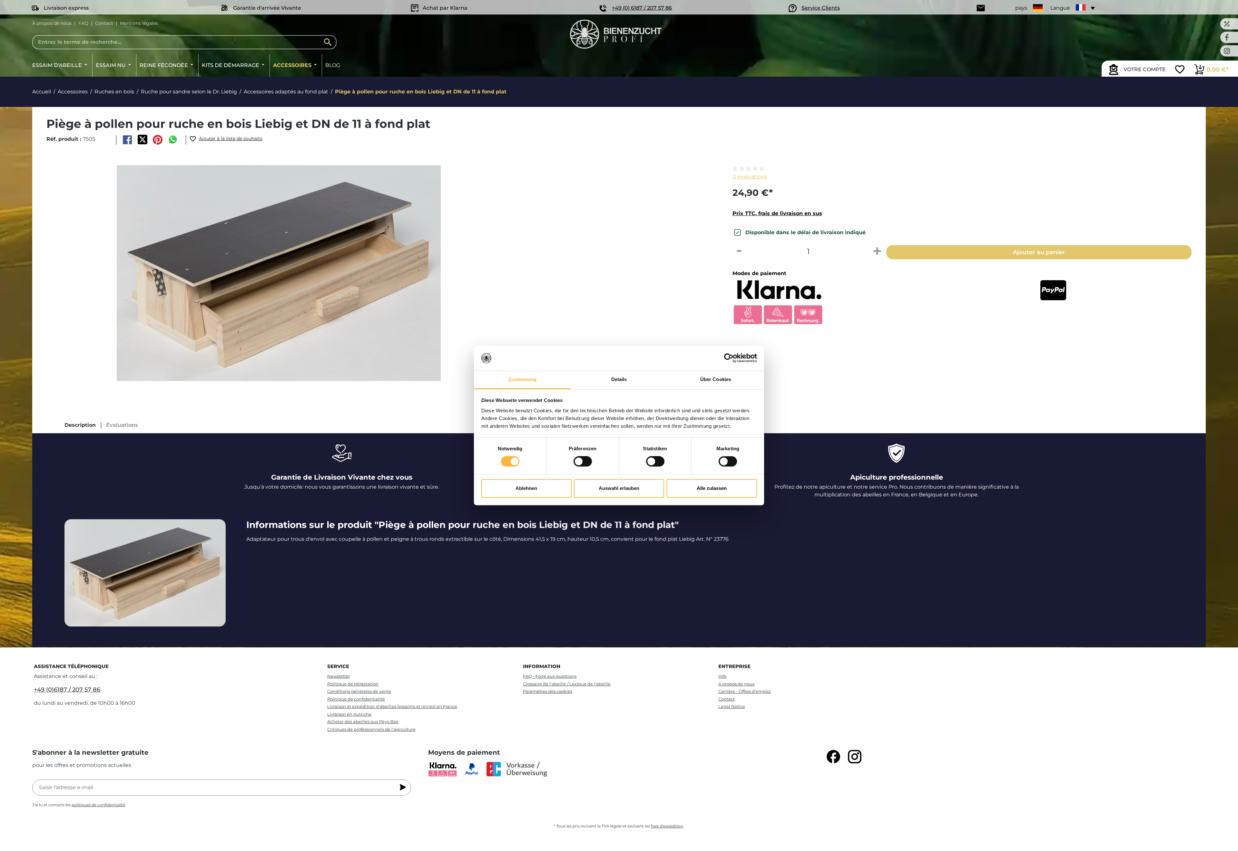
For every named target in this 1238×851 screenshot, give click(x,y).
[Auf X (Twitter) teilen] (142, 139)
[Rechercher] (329, 42)
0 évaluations (749, 177)
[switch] (583, 461)
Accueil (41, 92)
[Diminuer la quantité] (738, 251)
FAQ (83, 23)
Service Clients (820, 8)
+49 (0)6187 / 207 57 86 (67, 689)
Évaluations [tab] (122, 425)
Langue (1060, 8)
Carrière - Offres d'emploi (744, 691)
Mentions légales (139, 23)
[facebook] (833, 757)
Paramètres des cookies (547, 691)
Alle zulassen (712, 488)
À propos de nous (52, 23)
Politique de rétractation (352, 683)
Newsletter (338, 676)
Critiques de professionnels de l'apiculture (371, 729)
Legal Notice (731, 706)
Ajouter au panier (1039, 252)
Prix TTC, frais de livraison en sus (777, 213)
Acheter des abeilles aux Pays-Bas (362, 721)
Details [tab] (619, 379)
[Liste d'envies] (1180, 70)
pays (1021, 8)
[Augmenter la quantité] (877, 251)
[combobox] (184, 42)
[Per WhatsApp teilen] (173, 139)
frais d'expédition (667, 826)
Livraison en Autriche (349, 714)
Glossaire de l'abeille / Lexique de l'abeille (567, 683)
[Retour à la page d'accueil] (616, 34)
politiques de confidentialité (98, 804)
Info (722, 676)
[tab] (80, 425)
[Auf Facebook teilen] (127, 139)
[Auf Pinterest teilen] (157, 139)
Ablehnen (526, 488)
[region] (378, 273)
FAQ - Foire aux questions (549, 676)
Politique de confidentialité (356, 699)
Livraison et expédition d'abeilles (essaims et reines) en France (392, 706)
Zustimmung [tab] (522, 379)
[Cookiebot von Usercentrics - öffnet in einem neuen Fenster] (729, 358)
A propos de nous (736, 683)
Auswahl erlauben (619, 488)
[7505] (278, 273)
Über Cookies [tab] (715, 379)
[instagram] (855, 757)
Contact (104, 23)
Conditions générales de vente (359, 691)
